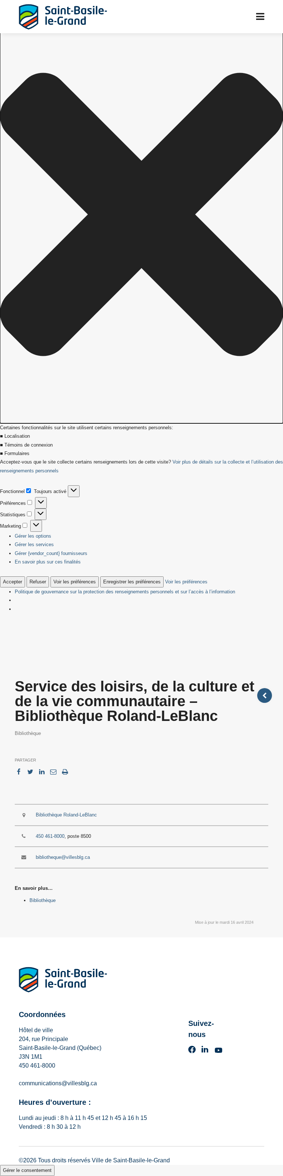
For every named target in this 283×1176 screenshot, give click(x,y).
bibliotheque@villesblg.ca (63, 857)
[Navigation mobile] (260, 16)
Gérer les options (33, 536)
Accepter (12, 581)
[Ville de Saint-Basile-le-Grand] (63, 981)
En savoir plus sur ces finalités (48, 562)
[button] (141, 215)
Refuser (37, 581)
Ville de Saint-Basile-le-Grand (131, 1160)
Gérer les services (34, 544)
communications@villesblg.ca (58, 1083)
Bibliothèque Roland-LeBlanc (66, 815)
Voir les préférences (74, 581)
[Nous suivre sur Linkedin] (205, 1052)
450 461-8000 (50, 836)
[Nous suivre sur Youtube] (218, 1052)
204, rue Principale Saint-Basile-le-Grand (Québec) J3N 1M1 (60, 1048)
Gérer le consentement (27, 1170)
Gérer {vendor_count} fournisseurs (51, 553)
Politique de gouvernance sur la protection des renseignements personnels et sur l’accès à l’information (125, 591)
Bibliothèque (42, 900)
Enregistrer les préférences (132, 581)
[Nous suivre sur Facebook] (192, 1052)
